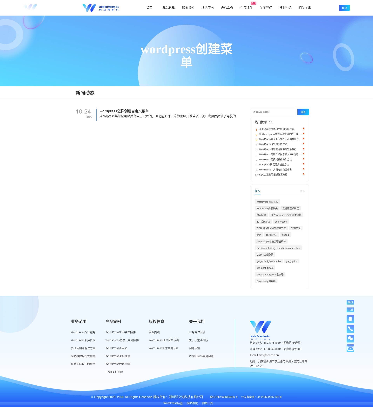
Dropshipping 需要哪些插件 (271, 241)
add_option (281, 221)
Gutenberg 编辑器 (266, 281)
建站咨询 (169, 7)
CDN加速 (296, 228)
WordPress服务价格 (83, 340)
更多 (302, 191)
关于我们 (266, 7)
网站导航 (192, 403)
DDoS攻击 (271, 234)
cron (259, 234)
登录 (344, 8)
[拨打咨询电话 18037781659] (350, 327)
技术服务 (207, 7)
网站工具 (207, 403)
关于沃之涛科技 (198, 340)
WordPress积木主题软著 (164, 348)
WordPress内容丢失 (267, 208)
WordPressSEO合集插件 (120, 332)
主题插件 (246, 7)
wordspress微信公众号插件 (122, 340)
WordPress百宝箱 (116, 348)
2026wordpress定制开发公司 (286, 215)
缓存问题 (261, 215)
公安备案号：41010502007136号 (261, 397)
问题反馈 (194, 348)
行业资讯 (285, 7)
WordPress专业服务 (83, 332)
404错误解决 (263, 221)
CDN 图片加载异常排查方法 (271, 228)
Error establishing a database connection (278, 248)
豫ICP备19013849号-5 (224, 397)
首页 (149, 7)
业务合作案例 (197, 332)
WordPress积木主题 (117, 364)
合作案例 (227, 7)
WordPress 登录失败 (267, 201)
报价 (350, 302)
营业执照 (154, 332)
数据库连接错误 (290, 208)
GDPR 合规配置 (265, 254)
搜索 (303, 112)
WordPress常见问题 (201, 356)
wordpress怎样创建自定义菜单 (124, 111)
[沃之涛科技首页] (41, 7)
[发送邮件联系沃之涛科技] (350, 348)
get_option (291, 261)
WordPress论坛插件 (117, 356)
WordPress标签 (173, 403)
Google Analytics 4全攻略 (270, 274)
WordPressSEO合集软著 (164, 340)
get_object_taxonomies (269, 261)
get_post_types (265, 267)
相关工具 (305, 7)
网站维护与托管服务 (83, 356)
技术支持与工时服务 (83, 364)
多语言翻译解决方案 (83, 348)
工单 (350, 309)
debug (285, 234)
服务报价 (188, 7)
